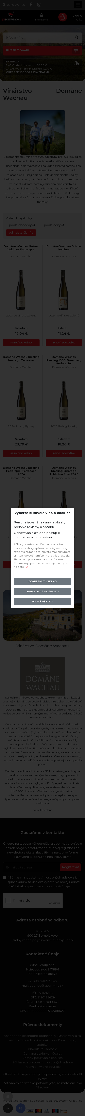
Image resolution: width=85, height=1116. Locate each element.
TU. (26, 566)
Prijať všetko (42, 601)
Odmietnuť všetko (42, 581)
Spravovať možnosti (42, 591)
